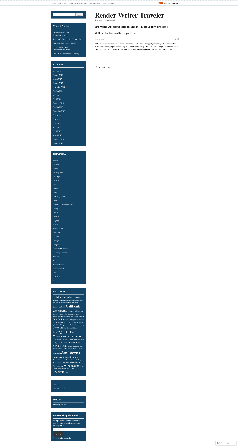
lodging (56, 220)
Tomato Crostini (70, 360)
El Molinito (69, 316)
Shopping (74, 356)
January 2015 (58, 83)
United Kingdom (67, 362)
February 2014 (58, 103)
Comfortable (71, 314)
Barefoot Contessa (58, 300)
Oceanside (57, 232)
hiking (57, 331)
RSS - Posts (57, 384)
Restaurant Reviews (60, 248)
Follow (58, 434)
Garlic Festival (78, 322)
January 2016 (58, 75)
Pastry (81, 346)
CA (60, 306)
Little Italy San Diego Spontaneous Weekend (61, 48)
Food (55, 200)
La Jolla (56, 216)
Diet (54, 184)
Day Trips (56, 176)
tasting (63, 360)
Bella (60, 302)
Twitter (57, 399)
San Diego (69, 352)
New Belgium (60, 345)
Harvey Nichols (72, 328)
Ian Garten (68, 337)
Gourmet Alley (79, 325)
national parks (58, 228)
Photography (58, 240)
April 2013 (57, 131)
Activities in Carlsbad (63, 297)
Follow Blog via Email (65, 415)
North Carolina (74, 346)
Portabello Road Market (60, 349)
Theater (56, 256)
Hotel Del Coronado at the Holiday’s (66, 53)
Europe (55, 192)
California (56, 164)
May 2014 (57, 95)
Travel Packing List (108, 3)
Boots (64, 302)
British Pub (75, 302)
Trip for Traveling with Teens (77, 3)
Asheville (77, 297)
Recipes (56, 244)
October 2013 (58, 107)
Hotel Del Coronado (63, 334)
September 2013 (59, 111)
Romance (58, 353)
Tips (54, 260)
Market (63, 343)
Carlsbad (56, 168)
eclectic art (62, 316)
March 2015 (57, 79)
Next (68, 346)
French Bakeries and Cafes (63, 204)
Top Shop (78, 360)
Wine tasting (71, 365)
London (71, 339)
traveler (59, 362)
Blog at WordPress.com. (104, 67)
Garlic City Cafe (69, 322)
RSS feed (175, 3)
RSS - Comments (59, 388)
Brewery (68, 302)
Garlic (61, 322)
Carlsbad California (73, 310)
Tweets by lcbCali (59, 404)
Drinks (55, 188)
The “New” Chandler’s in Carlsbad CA (67, 39)
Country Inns (58, 172)
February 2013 (58, 139)
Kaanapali (77, 336)
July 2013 (56, 119)
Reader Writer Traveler (129, 15)
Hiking (55, 208)
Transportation (58, 264)
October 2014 (58, 91)
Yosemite (58, 372)
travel (54, 362)
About (54, 3)
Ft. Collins (56, 322)
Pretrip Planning (95, 3)
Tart (60, 360)
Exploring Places (59, 196)
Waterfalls (56, 276)
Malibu (55, 224)
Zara (66, 372)
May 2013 (57, 127)
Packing (56, 236)
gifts (54, 325)
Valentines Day (76, 362)
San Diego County (60, 252)
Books (55, 160)
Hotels (55, 212)
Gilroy (58, 325)
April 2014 (57, 99)
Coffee (65, 314)
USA (54, 272)
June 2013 (57, 123)
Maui (68, 342)
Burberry (55, 307)
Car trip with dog (58, 314)
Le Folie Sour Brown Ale (60, 339)
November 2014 (59, 87)
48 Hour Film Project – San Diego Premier (116, 33)
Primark (69, 349)
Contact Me (62, 3)
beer (57, 302)
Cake (64, 307)
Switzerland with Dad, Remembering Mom (61, 33)
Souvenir (55, 360)
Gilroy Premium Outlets (67, 325)
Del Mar (56, 180)
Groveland (58, 327)
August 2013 (58, 115)
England (76, 316)
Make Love (76, 339)
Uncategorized (58, 268)
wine (54, 280)
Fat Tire (81, 316)
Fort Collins (59, 319)
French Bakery (69, 320)
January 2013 (58, 143)
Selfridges (66, 357)
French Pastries (79, 320)
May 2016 (57, 71)
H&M (65, 328)
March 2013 (57, 135)
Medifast (75, 342)
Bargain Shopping (69, 300)
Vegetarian (58, 365)
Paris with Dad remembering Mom (65, 43)
